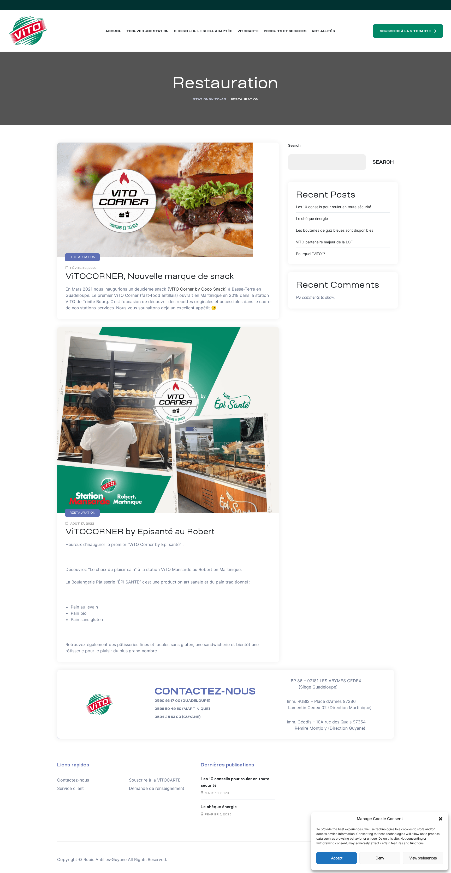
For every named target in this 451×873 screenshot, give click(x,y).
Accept (336, 858)
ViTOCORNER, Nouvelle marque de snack (150, 276)
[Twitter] (418, 5)
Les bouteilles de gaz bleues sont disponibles (334, 230)
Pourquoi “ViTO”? (310, 253)
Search (294, 145)
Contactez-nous (73, 780)
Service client (70, 788)
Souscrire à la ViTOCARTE (155, 780)
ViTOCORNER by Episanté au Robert (140, 531)
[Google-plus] (428, 5)
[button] (440, 818)
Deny (380, 858)
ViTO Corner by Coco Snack (197, 289)
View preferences (423, 858)
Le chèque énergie (312, 218)
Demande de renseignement (156, 788)
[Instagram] (438, 5)
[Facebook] (407, 5)
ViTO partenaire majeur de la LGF (324, 242)
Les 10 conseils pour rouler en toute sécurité (333, 207)
